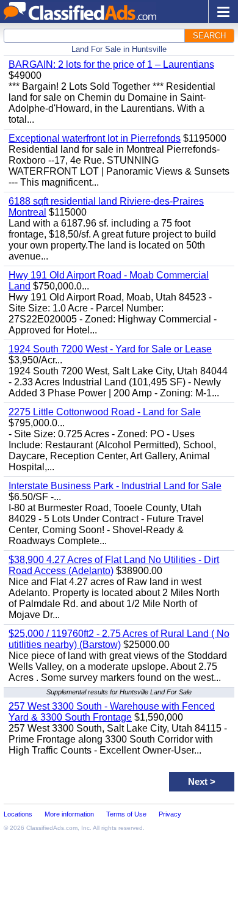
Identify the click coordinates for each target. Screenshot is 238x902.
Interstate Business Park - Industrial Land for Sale (115, 486)
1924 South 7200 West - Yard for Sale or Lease (110, 349)
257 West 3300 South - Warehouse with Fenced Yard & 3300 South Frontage (112, 711)
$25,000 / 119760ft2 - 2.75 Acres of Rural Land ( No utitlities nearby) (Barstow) (119, 639)
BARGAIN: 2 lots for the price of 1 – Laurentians (111, 64)
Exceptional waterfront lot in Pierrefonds (95, 138)
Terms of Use (126, 814)
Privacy (170, 814)
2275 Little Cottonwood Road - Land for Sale (105, 412)
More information (69, 814)
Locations (18, 814)
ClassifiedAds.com (52, 827)
